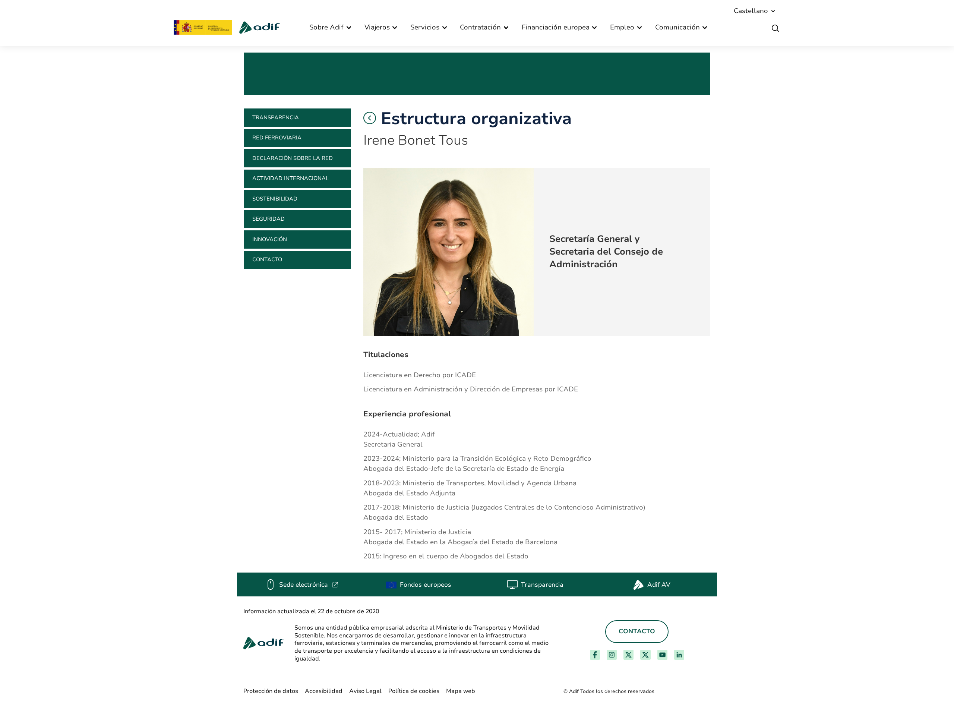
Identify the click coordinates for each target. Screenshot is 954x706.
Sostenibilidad (274, 198)
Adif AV (658, 584)
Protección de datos (270, 691)
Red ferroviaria (276, 137)
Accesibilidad (323, 691)
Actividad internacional (290, 178)
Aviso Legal (365, 691)
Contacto (267, 259)
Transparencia (275, 117)
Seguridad (268, 219)
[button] (369, 118)
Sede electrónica (308, 584)
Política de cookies (413, 691)
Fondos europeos (425, 584)
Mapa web (460, 691)
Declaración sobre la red (292, 158)
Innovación (269, 239)
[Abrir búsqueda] (775, 28)
